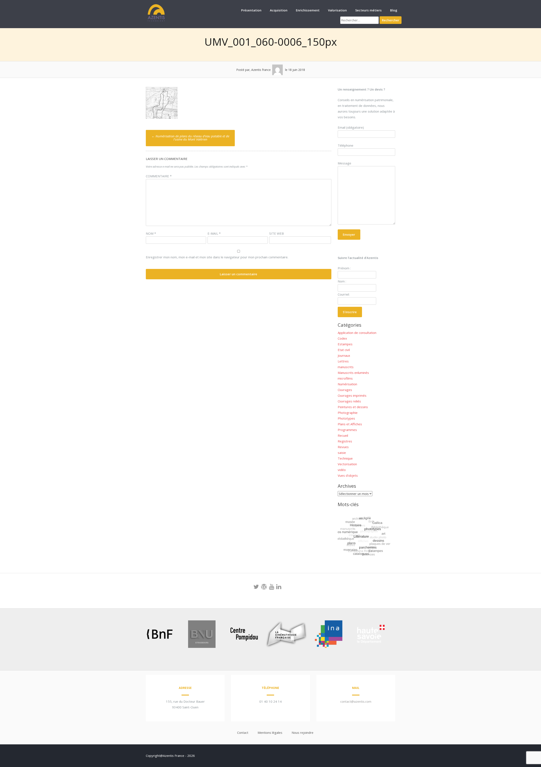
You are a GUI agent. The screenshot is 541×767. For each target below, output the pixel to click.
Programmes (347, 430)
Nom (151, 233)
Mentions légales (270, 732)
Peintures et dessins (353, 407)
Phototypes (346, 418)
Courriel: (344, 294)
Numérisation (347, 384)
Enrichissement (308, 10)
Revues (343, 447)
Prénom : (344, 268)
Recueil (343, 435)
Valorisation (337, 10)
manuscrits (346, 367)
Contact (242, 732)
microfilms (345, 378)
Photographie (348, 412)
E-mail (214, 233)
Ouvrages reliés (349, 401)
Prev (136, 635)
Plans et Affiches (350, 424)
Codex (342, 338)
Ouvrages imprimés (352, 395)
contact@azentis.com (355, 701)
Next (394, 635)
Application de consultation (357, 332)
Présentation (251, 10)
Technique (345, 458)
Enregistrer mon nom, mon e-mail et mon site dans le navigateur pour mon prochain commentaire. (217, 257)
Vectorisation (347, 464)
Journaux (344, 355)
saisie (342, 452)
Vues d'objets (348, 475)
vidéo (342, 470)
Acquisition (278, 10)
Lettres (343, 361)
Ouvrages (345, 390)
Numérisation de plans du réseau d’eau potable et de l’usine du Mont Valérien (190, 137)
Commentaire (159, 176)
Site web (276, 233)
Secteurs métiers (368, 10)
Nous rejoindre (302, 732)
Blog (393, 10)
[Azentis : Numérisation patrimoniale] (156, 21)
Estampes (345, 344)
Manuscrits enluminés (353, 372)
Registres (345, 441)
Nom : (342, 281)
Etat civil (344, 350)
